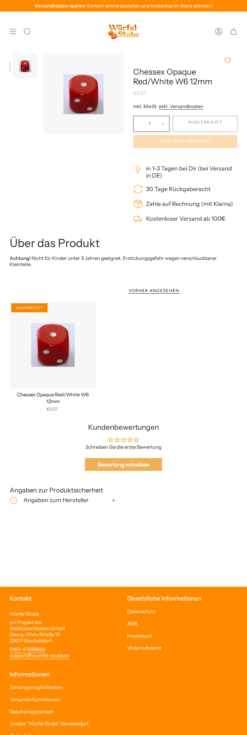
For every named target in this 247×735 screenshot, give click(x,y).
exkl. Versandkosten (181, 106)
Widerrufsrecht (144, 648)
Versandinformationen (35, 699)
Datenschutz (141, 611)
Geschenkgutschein (32, 712)
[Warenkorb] (233, 31)
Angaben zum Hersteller (56, 500)
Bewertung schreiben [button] (124, 464)
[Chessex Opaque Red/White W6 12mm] (53, 345)
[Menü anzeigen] (12, 31)
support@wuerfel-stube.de (39, 655)
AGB (132, 623)
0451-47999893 (27, 649)
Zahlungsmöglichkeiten (36, 687)
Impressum (139, 636)
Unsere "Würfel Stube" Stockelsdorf (49, 724)
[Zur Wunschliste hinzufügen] (185, 60)
